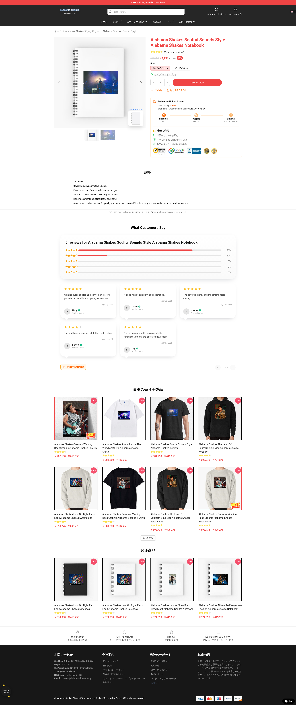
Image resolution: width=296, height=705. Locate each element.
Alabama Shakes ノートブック (120, 31)
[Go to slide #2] (108, 135)
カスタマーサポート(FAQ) (163, 678)
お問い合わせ (157, 674)
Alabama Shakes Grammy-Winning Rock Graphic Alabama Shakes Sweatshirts (218, 518)
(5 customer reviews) (174, 52)
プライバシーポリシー (114, 670)
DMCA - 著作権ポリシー (114, 674)
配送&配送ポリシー (160, 661)
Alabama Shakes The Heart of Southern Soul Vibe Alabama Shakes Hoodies (218, 448)
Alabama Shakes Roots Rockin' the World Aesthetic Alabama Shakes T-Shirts (121, 448)
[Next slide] (141, 82)
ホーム (58, 31)
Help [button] (290, 701)
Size (152, 63)
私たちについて (110, 661)
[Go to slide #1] (91, 135)
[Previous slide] (59, 82)
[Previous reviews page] (218, 367)
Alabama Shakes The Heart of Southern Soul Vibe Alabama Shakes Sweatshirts (170, 518)
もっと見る (148, 538)
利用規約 (107, 665)
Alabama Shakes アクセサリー (82, 31)
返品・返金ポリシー (160, 670)
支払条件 (155, 665)
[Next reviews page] (233, 367)
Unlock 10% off (6, 691)
